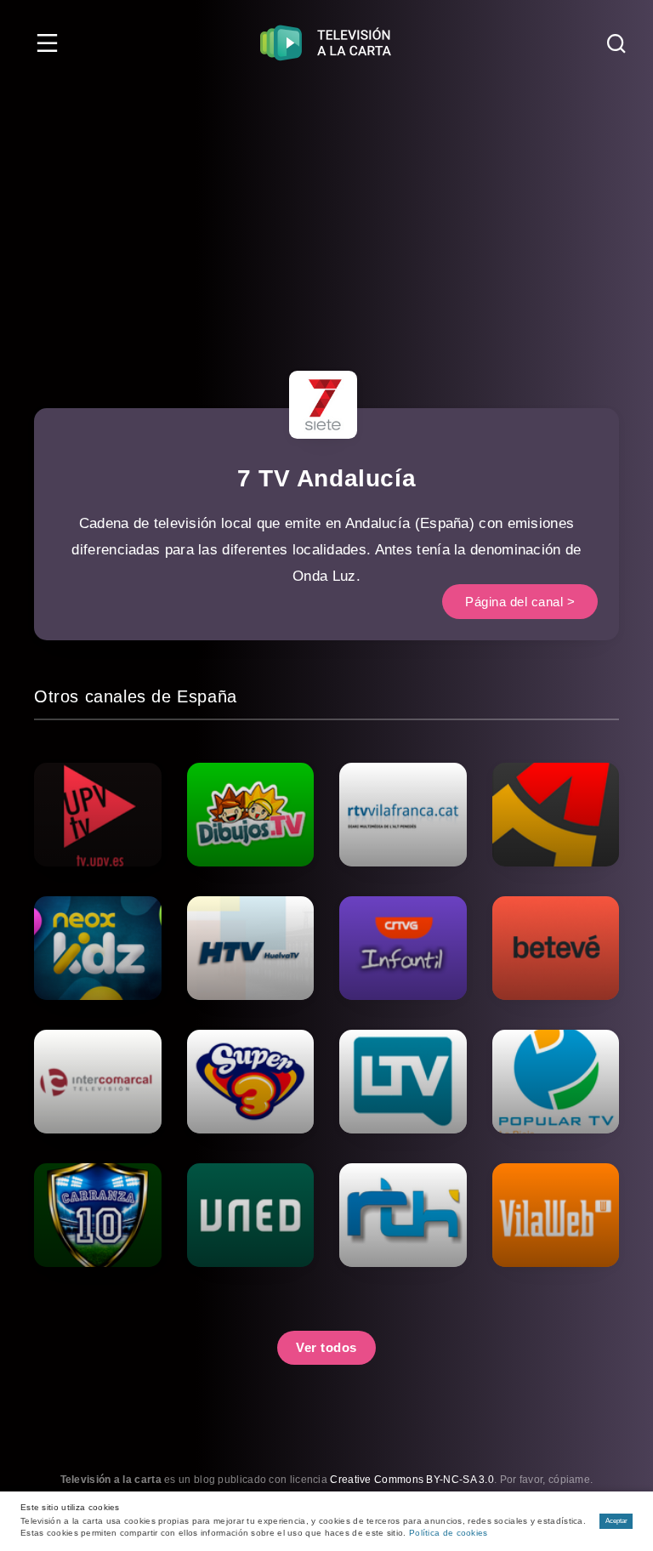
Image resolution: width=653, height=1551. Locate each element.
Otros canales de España (135, 696)
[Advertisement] (326, 213)
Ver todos (326, 1347)
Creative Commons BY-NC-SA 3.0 (412, 1480)
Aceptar (616, 1521)
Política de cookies (448, 1532)
